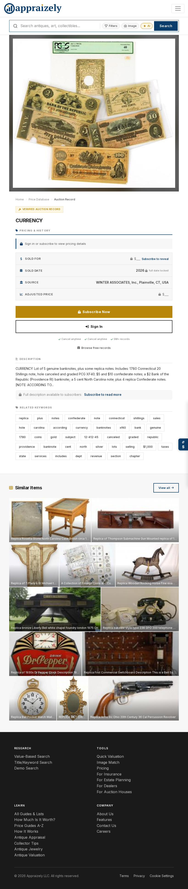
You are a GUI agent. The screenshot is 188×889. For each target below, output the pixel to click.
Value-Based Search (32, 756)
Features (104, 819)
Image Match (108, 762)
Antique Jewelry (28, 849)
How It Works (26, 831)
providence (27, 446)
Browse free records (96, 348)
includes (61, 456)
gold (53, 437)
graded (133, 437)
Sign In (96, 326)
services (41, 456)
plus (40, 418)
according (60, 427)
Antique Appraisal (29, 837)
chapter (135, 456)
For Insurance (109, 774)
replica (23, 418)
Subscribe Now (96, 312)
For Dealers (107, 786)
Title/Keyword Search (33, 762)
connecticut (117, 418)
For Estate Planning (114, 780)
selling (130, 446)
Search (166, 26)
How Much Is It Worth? (34, 819)
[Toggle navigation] (177, 8)
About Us (105, 814)
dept (78, 456)
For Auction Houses (114, 791)
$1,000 (148, 446)
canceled (113, 437)
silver (99, 446)
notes (55, 418)
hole (22, 427)
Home (20, 199)
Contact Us (106, 825)
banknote (50, 446)
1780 (22, 437)
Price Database (39, 199)
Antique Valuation (29, 855)
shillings (138, 418)
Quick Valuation (110, 756)
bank (138, 427)
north (83, 446)
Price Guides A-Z (29, 825)
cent (68, 446)
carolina (39, 427)
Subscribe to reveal (155, 259)
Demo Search (26, 768)
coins (38, 437)
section (116, 456)
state (22, 456)
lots (114, 446)
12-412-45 (91, 437)
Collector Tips (26, 843)
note (97, 418)
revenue (96, 456)
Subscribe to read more (103, 394)
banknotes (104, 427)
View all (164, 488)
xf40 (123, 427)
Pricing (103, 768)
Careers (104, 831)
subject (70, 437)
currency (82, 427)
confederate (76, 418)
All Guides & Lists (29, 814)
